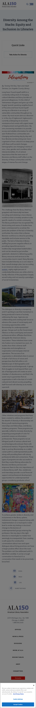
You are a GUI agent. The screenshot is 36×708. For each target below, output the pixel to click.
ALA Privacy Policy (18, 694)
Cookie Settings (18, 699)
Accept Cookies (18, 704)
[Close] (34, 685)
